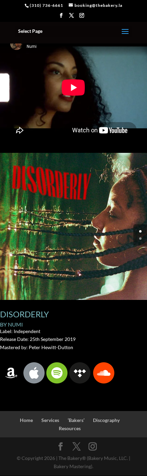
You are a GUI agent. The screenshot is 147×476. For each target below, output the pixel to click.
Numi (15, 324)
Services (50, 420)
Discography (106, 420)
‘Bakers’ (76, 420)
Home (26, 420)
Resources (70, 428)
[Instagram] (81, 17)
